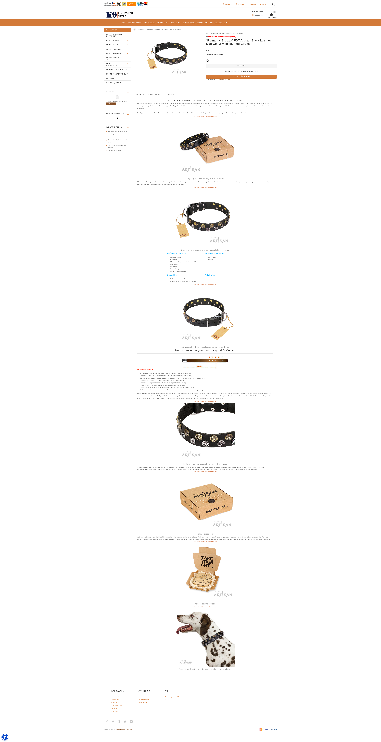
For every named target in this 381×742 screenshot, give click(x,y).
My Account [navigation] (241, 4)
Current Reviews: (211, 79)
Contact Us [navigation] (228, 4)
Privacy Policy (115, 699)
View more (111, 103)
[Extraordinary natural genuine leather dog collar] (205, 218)
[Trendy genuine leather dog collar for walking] (205, 432)
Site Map (114, 708)
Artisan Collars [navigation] (141, 29)
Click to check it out (241, 76)
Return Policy (115, 702)
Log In (264, 4)
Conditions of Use (116, 705)
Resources (111, 137)
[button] (273, 4)
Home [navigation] (134, 29)
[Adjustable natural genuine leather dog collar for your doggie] (205, 147)
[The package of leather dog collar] (205, 502)
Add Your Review (224, 79)
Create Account (143, 702)
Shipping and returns (156, 94)
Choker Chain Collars (114, 150)
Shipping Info (115, 697)
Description (139, 94)
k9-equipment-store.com (124, 729)
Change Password (143, 699)
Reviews (171, 94)
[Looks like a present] (205, 572)
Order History (142, 697)
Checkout (253, 4)
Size (207, 50)
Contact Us (258, 15)
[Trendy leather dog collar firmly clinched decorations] (205, 315)
